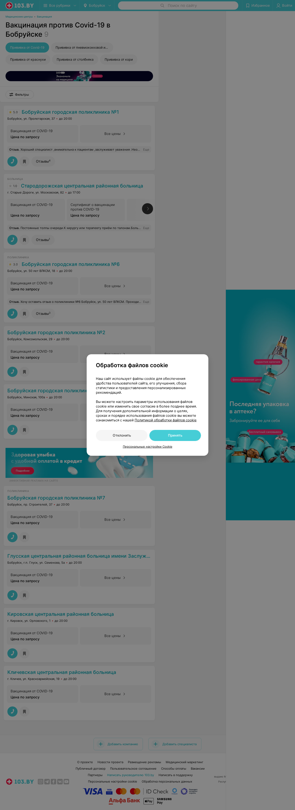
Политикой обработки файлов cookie (166, 420)
